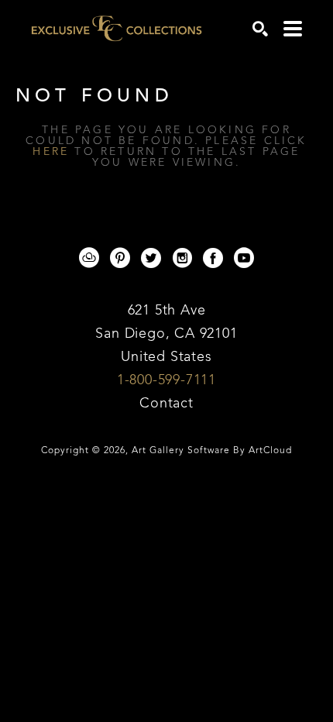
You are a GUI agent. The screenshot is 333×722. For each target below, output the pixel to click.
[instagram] (182, 258)
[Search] (260, 28)
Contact (166, 404)
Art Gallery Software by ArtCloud (212, 451)
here (51, 151)
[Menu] (292, 28)
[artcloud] (89, 258)
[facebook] (213, 258)
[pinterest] (120, 258)
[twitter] (151, 258)
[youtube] (244, 258)
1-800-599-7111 (166, 380)
